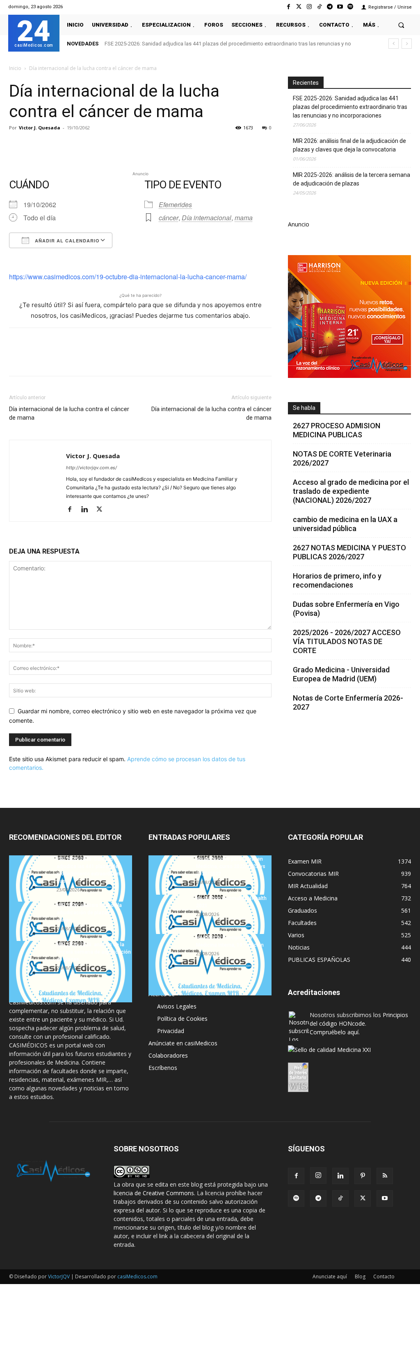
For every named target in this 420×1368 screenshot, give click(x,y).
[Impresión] (130, 146)
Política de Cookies (182, 1018)
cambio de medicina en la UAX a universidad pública (345, 524)
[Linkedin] (92, 146)
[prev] (393, 43)
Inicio (15, 68)
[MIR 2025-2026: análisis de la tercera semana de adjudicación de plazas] (70, 971)
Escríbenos (162, 1068)
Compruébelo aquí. (335, 1032)
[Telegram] (329, 7)
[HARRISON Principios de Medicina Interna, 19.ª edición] (210, 964)
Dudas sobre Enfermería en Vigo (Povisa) (346, 608)
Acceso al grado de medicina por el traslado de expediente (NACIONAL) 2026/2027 (351, 491)
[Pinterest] (55, 146)
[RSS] (385, 1176)
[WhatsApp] (74, 146)
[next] (407, 43)
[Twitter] (299, 7)
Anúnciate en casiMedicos (182, 1043)
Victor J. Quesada (39, 127)
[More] (149, 146)
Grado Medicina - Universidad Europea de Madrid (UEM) (341, 674)
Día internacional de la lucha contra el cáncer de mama (69, 413)
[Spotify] (350, 7)
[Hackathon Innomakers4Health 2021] (210, 925)
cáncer (168, 217)
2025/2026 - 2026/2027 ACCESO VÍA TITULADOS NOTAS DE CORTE (347, 641)
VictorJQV (59, 1276)
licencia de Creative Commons (154, 1193)
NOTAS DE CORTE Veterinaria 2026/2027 (342, 458)
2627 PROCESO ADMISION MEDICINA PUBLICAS (336, 430)
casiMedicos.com (137, 1276)
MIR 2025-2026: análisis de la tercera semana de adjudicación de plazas (351, 179)
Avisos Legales (176, 1006)
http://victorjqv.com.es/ (91, 467)
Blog (360, 1276)
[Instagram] (309, 7)
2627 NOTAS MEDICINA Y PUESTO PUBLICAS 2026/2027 (349, 552)
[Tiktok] (319, 7)
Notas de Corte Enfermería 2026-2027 (348, 702)
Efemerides (175, 204)
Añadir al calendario (66, 240)
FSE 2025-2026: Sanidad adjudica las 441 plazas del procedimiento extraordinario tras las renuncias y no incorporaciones (350, 107)
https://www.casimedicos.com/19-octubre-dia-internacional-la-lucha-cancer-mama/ (128, 276)
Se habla (304, 408)
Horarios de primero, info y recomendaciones (337, 580)
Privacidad (170, 1031)
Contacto (384, 1276)
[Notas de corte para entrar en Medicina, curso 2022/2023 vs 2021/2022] (210, 886)
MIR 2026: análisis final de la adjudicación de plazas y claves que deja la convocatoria (349, 145)
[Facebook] (288, 7)
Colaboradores (168, 1055)
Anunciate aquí (330, 1276)
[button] (401, 24)
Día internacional (206, 217)
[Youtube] (340, 7)
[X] (36, 146)
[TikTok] (340, 1198)
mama (244, 217)
